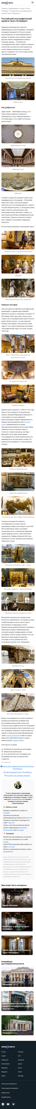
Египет (20, 1068)
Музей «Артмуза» (10, 905)
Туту (30, 818)
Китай (20, 1072)
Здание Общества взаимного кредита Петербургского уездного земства (17, 1006)
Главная (4, 8)
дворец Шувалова (13, 735)
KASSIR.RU (9, 852)
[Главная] (6, 3)
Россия (21, 8)
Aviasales (6, 813)
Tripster (5, 842)
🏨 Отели (7, 1092)
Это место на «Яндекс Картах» (18, 776)
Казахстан (21, 1060)
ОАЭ (19, 1056)
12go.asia (11, 823)
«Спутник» (11, 847)
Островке (20, 830)
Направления (13, 8)
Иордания (4, 1072)
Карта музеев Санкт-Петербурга (18, 772)
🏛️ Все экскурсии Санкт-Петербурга (16, 1087)
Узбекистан (4, 1060)
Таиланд (20, 1052)
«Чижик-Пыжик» (18, 740)
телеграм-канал (16, 799)
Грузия (20, 1064)
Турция (3, 1056)
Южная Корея (5, 1064)
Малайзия (4, 1068)
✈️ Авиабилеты (9, 1097)
